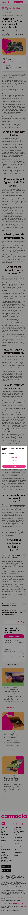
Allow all (14, 466)
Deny (14, 463)
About (14, 460)
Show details (14, 457)
